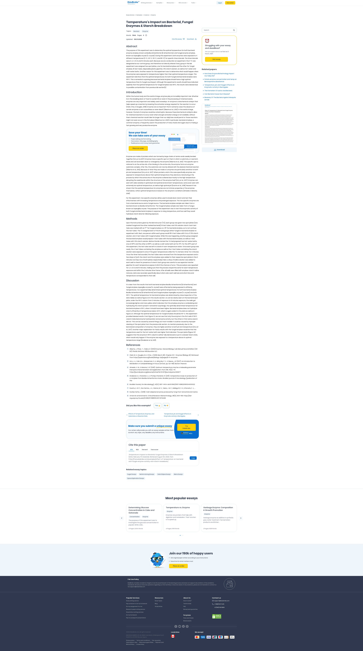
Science (146, 15)
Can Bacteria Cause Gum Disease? (217, 94)
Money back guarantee (190, 609)
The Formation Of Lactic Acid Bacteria (218, 91)
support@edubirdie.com (221, 601)
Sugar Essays (131, 474)
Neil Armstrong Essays (147, 474)
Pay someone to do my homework (136, 603)
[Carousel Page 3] (182, 535)
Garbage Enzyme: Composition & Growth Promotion (218, 508)
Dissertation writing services (134, 612)
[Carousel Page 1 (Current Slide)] (180, 535)
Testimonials (187, 603)
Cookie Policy (140, 644)
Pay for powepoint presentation (136, 618)
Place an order (138, 148)
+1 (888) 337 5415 (219, 604)
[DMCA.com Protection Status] (216, 616)
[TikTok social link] (183, 626)
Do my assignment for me (134, 606)
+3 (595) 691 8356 (219, 607)
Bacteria (136, 31)
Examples (139, 15)
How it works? (187, 601)
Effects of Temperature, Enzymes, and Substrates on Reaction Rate (141, 415)
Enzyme (153, 15)
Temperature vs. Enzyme (178, 507)
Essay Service (130, 15)
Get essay (216, 59)
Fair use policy (156, 640)
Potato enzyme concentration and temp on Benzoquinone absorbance (220, 80)
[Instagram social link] (187, 626)
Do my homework (131, 615)
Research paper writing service (135, 609)
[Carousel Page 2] (181, 535)
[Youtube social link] (179, 626)
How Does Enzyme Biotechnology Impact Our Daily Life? (219, 75)
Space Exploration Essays (135, 478)
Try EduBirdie (186, 427)
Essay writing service (132, 601)
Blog (156, 603)
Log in (220, 3)
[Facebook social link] (175, 626)
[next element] (241, 518)
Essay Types (158, 601)
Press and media (188, 618)
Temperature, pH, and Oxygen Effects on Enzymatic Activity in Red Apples (177, 415)
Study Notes (158, 606)
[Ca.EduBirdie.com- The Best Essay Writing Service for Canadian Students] (173, 636)
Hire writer (230, 3)
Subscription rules (131, 642)
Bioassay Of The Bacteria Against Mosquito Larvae (220, 98)
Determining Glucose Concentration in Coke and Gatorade (141, 510)
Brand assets (187, 621)
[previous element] (122, 518)
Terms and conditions (143, 640)
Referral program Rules (146, 642)
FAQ (184, 606)
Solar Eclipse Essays (164, 474)
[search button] (234, 30)
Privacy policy (130, 640)
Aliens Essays (178, 474)
